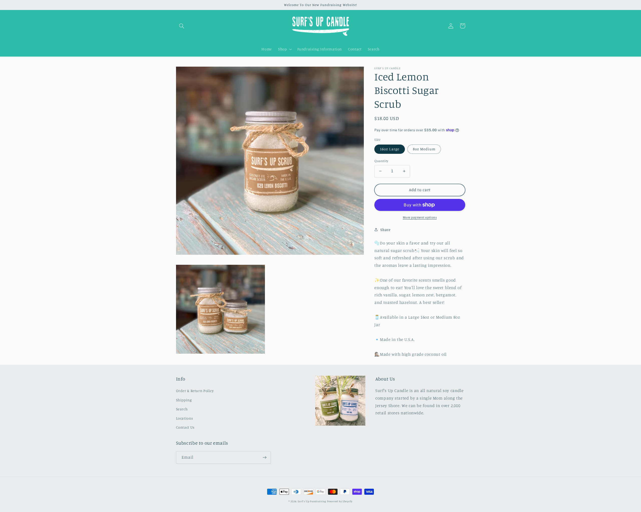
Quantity (381, 161)
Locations (184, 418)
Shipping (184, 400)
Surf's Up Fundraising (312, 501)
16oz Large (389, 149)
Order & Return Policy (195, 391)
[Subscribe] (264, 457)
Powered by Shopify (340, 501)
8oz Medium (424, 149)
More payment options (420, 217)
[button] (182, 26)
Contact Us (185, 427)
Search (182, 409)
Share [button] (385, 229)
